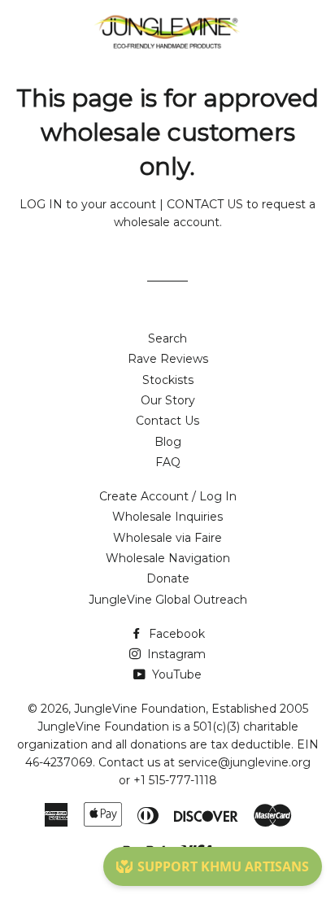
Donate (167, 578)
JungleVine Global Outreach (168, 599)
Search (167, 338)
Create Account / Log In (168, 496)
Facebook (175, 633)
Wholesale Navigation (168, 558)
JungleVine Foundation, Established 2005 (191, 708)
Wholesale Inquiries (167, 516)
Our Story (168, 400)
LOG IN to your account (88, 204)
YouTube (175, 674)
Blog (167, 441)
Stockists (168, 380)
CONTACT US (205, 204)
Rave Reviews (168, 358)
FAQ (168, 462)
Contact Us (167, 420)
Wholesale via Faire (167, 537)
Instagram (175, 654)
